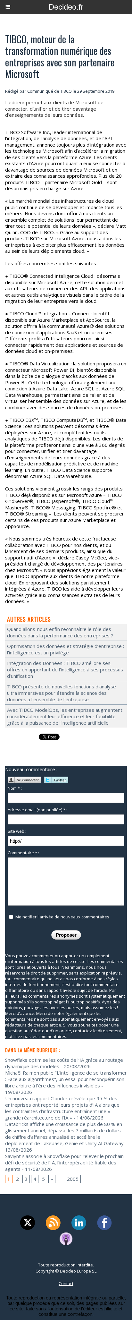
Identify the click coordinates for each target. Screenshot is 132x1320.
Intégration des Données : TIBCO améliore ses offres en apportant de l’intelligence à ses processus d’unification (65, 669)
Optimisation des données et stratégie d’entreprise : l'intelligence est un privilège (65, 649)
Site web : (17, 831)
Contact (66, 1283)
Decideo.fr (66, 7)
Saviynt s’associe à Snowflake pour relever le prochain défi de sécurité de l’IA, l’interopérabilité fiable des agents (64, 1162)
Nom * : (15, 788)
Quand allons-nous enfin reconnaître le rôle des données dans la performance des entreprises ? (60, 632)
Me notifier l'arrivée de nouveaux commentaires (62, 917)
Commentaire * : (23, 853)
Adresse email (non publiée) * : (37, 810)
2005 (72, 1179)
